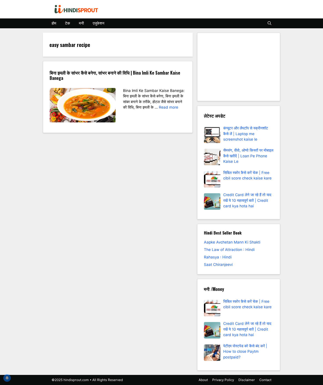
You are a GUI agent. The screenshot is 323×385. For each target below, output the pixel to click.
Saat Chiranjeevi (218, 264)
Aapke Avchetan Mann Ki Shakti (232, 242)
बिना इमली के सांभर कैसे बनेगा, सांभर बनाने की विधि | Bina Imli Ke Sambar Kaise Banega (115, 75)
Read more (168, 107)
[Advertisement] (238, 66)
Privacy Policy (223, 380)
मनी (81, 23)
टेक (67, 23)
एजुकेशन (98, 23)
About (203, 380)
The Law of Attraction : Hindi (229, 249)
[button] (269, 23)
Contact (265, 380)
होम (54, 23)
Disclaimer (246, 380)
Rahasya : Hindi (218, 257)
